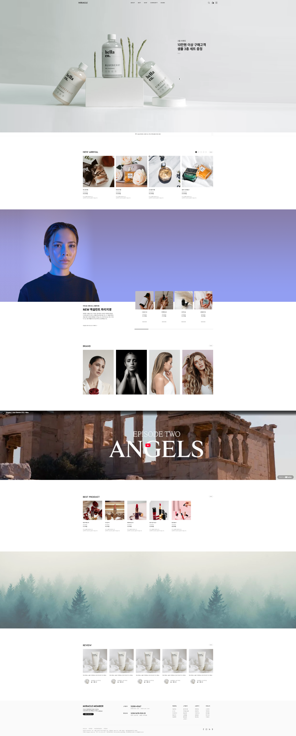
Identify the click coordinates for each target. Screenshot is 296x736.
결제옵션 (197, 715)
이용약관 (90, 728)
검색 (209, 3)
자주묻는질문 (186, 711)
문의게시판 (185, 709)
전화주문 (197, 709)
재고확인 (197, 717)
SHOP (145, 2)
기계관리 (207, 717)
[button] (212, 133)
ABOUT (133, 2)
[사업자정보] (122, 732)
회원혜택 (174, 717)
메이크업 (207, 715)
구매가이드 (197, 713)
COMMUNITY (154, 2)
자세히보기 (100, 711)
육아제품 (207, 713)
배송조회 (174, 715)
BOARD (163, 2)
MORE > (179, 53)
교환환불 (185, 715)
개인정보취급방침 (98, 728)
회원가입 (174, 709)
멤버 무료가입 (88, 714)
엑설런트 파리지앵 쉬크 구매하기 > (90, 325)
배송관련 (185, 713)
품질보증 (185, 717)
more (211, 152)
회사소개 (85, 728)
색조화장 (207, 711)
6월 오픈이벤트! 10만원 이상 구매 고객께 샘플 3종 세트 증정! (149, 134)
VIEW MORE (144, 321)
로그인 (173, 711)
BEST (139, 2)
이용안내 (105, 728)
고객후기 (185, 719)
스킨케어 (207, 709)
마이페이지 (174, 713)
